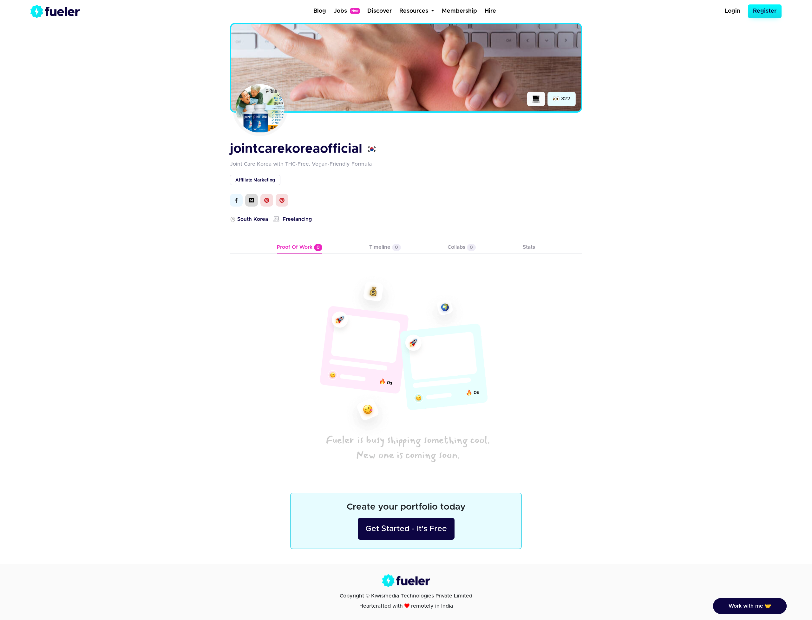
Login (732, 11)
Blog (319, 11)
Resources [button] (414, 11)
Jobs (346, 11)
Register (764, 11)
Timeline (383, 247)
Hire (490, 11)
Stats (529, 247)
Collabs (460, 247)
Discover (379, 11)
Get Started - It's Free (406, 529)
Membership (459, 11)
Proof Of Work (298, 247)
